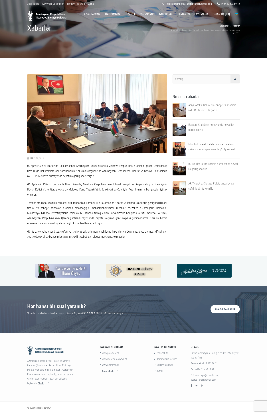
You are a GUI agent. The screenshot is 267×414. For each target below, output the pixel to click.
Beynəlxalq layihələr (193, 14)
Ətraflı (41, 383)
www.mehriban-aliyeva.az (114, 359)
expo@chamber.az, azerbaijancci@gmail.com (190, 3)
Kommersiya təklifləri (53, 3)
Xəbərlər (147, 14)
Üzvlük (130, 14)
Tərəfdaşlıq (221, 14)
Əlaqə (195, 347)
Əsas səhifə (33, 3)
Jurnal (91, 3)
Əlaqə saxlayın (225, 309)
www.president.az (110, 353)
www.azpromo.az (110, 364)
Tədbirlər (166, 14)
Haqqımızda (113, 14)
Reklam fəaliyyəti (76, 3)
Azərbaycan (92, 14)
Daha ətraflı (108, 371)
